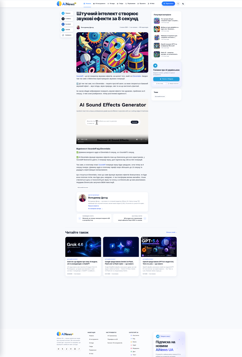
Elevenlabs (137, 76)
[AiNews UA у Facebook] (66, 348)
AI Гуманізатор (112, 335)
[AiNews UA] (66, 3)
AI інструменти (93, 339)
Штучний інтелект (160, 96)
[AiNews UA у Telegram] (58, 348)
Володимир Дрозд (98, 197)
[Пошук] (178, 4)
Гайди (91, 346)
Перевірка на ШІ (113, 339)
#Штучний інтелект (83, 187)
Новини (91, 335)
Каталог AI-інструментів (115, 343)
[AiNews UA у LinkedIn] (75, 348)
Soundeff (79, 76)
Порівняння (92, 350)
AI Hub (91, 353)
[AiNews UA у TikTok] (79, 348)
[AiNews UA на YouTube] (70, 348)
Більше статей (171, 232)
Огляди (91, 343)
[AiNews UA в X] (62, 348)
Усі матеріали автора (95, 208)
